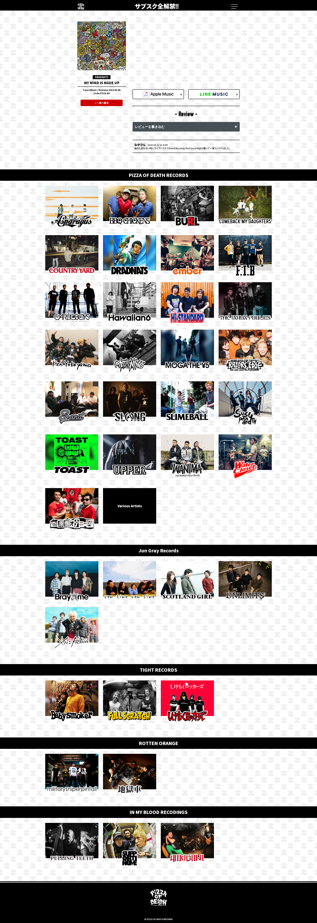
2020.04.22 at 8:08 (157, 145)
